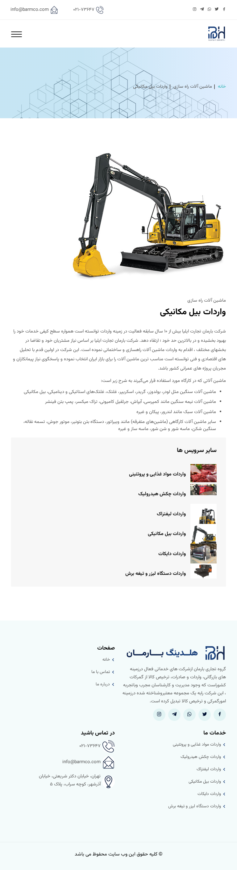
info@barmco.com (29, 9)
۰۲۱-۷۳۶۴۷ (83, 9)
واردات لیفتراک (171, 514)
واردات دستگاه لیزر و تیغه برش (155, 574)
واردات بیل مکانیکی (167, 534)
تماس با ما (100, 672)
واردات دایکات (172, 554)
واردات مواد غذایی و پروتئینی (157, 474)
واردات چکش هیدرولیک (162, 494)
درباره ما (103, 684)
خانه (222, 86)
